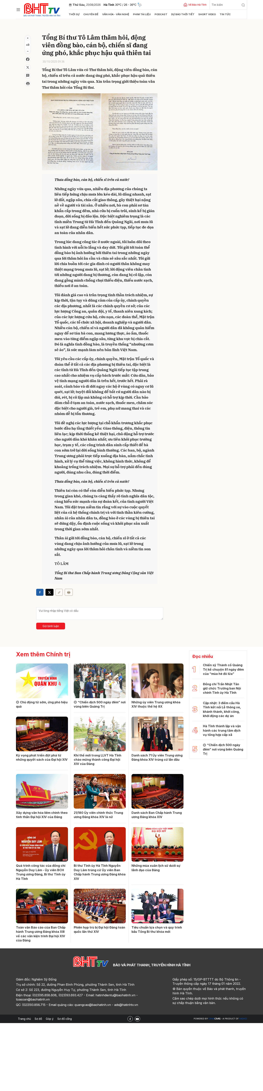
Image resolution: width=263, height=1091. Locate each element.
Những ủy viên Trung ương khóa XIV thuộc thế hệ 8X (156, 704)
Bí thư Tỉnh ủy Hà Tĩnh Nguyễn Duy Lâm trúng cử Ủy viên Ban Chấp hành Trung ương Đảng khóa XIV (100, 872)
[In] (69, 592)
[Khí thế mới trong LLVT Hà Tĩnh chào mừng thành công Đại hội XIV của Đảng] (100, 734)
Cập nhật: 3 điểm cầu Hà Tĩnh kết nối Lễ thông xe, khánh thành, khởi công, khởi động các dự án (222, 709)
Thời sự (74, 14)
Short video (207, 14)
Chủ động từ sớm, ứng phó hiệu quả (42, 704)
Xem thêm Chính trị (43, 654)
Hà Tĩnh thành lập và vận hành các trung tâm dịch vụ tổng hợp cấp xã (222, 730)
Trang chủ (24, 1018)
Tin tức (225, 14)
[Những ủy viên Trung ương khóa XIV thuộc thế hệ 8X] (157, 680)
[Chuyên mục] (18, 9)
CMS (214, 1018)
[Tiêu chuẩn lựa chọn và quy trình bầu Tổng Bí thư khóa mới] (157, 906)
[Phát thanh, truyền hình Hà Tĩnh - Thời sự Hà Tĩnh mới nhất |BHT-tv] (42, 9)
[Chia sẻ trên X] (28, 67)
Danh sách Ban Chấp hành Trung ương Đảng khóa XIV (157, 815)
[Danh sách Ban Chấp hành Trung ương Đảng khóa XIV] (157, 791)
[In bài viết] (28, 83)
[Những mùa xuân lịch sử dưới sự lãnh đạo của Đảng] (157, 844)
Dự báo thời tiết (182, 14)
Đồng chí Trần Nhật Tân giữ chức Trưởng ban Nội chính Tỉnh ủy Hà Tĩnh (222, 688)
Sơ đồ (38, 1018)
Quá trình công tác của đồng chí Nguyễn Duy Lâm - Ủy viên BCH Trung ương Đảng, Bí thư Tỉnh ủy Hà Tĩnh (40, 872)
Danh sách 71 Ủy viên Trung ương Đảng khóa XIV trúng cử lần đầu (157, 757)
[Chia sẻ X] (49, 592)
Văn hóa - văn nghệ (115, 14)
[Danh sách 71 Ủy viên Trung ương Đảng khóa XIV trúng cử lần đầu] (157, 734)
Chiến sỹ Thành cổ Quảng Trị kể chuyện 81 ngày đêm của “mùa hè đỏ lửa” (223, 669)
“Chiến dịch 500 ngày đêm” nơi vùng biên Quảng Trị (100, 704)
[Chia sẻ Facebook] (28, 59)
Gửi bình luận (51, 626)
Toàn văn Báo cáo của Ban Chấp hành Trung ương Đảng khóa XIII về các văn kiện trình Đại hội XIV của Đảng (40, 933)
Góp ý (50, 1018)
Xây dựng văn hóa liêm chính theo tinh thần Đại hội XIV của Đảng (42, 815)
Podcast (161, 14)
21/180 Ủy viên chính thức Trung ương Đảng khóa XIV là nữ (98, 815)
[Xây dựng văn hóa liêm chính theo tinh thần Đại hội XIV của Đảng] (42, 791)
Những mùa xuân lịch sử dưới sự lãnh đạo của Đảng (156, 868)
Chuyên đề (90, 14)
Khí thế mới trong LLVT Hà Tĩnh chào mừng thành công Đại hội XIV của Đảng (97, 759)
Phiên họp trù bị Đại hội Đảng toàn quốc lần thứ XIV (99, 929)
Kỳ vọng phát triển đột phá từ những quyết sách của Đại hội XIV (42, 757)
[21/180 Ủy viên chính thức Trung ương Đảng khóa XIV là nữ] (100, 791)
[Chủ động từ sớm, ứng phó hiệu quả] (42, 680)
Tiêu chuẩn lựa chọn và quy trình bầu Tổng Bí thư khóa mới (157, 929)
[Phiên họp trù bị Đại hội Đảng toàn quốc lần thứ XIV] (100, 906)
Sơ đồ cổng (64, 1018)
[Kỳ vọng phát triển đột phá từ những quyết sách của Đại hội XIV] (42, 734)
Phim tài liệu (142, 14)
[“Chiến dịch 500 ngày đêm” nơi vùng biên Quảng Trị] (100, 680)
